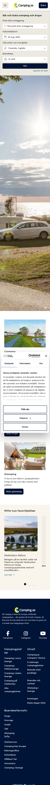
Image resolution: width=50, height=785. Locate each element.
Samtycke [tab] (9, 363)
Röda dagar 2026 (36, 703)
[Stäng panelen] (46, 356)
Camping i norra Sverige (12, 659)
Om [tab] (41, 363)
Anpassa (23, 418)
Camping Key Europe (15, 746)
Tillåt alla (25, 409)
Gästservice (10, 742)
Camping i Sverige (13, 768)
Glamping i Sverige (32, 689)
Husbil (7, 724)
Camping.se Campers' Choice (36, 656)
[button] (25, 584)
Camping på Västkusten (10, 682)
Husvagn (8, 720)
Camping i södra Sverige (12, 674)
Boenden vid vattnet (33, 682)
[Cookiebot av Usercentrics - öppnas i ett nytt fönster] (29, 356)
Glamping (9, 733)
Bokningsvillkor (11, 750)
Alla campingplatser (12, 689)
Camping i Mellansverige (11, 667)
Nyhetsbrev (10, 755)
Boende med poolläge (33, 671)
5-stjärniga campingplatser (35, 663)
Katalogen (32, 698)
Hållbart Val (10, 759)
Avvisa (25, 427)
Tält (6, 729)
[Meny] (5, 5)
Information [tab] (24, 363)
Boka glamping (14, 491)
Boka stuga (12, 433)
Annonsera (9, 763)
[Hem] (23, 5)
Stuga (7, 716)
